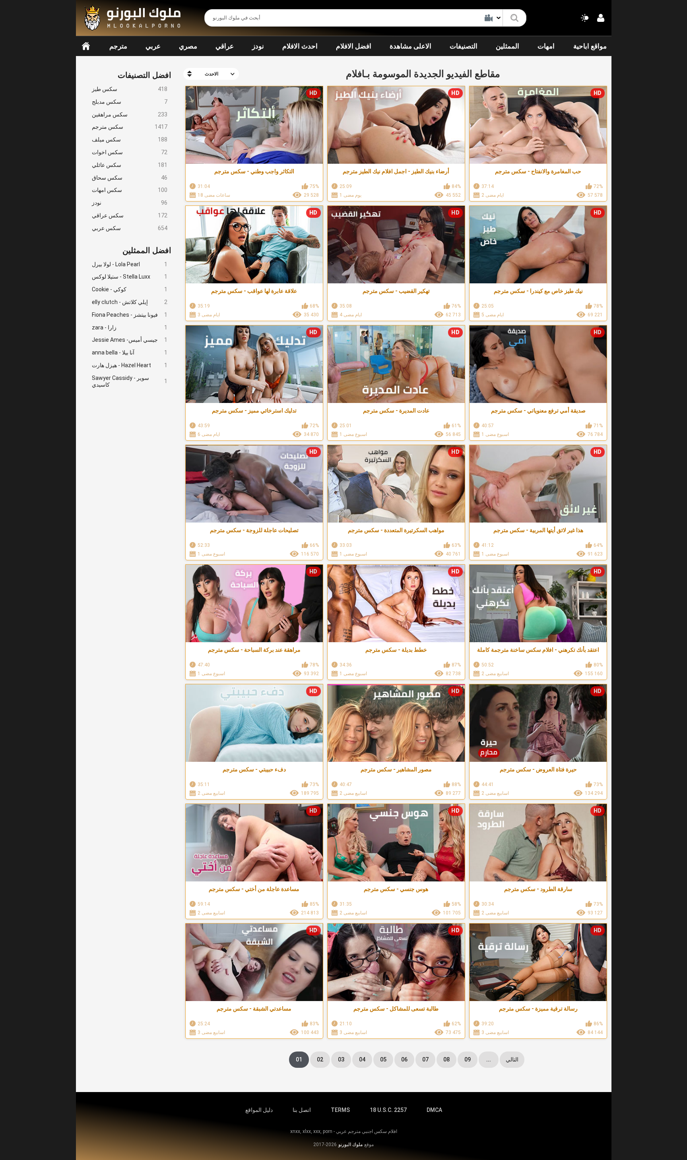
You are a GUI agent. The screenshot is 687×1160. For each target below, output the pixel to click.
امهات (546, 46)
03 (341, 1059)
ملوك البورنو (350, 1144)
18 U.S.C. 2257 (388, 1110)
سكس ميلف (129, 139)
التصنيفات (463, 46)
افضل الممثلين (146, 250)
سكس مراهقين (129, 114)
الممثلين (507, 46)
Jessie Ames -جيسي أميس (129, 340)
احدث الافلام (300, 46)
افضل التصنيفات (144, 75)
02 (320, 1059)
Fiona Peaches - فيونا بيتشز (129, 315)
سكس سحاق (129, 177)
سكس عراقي (129, 215)
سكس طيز (129, 89)
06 (404, 1059)
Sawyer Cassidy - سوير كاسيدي (129, 381)
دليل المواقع (259, 1110)
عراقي (224, 46)
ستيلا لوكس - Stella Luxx (129, 276)
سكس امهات (129, 190)
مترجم (118, 46)
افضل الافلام (353, 46)
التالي (512, 1059)
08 (446, 1059)
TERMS (340, 1110)
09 (467, 1059)
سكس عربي (129, 228)
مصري (188, 46)
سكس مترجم (129, 127)
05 (383, 1059)
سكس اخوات (129, 152)
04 (362, 1059)
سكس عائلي (129, 165)
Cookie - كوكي (129, 289)
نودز (258, 46)
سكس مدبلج (129, 102)
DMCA (434, 1110)
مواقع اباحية (590, 46)
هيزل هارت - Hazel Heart (129, 365)
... (488, 1059)
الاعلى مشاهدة (410, 46)
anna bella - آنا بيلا (129, 352)
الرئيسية (86, 46)
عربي (153, 46)
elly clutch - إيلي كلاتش (129, 302)
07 (425, 1059)
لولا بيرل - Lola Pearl (129, 264)
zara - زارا (129, 327)
